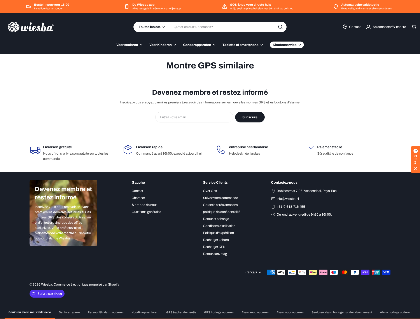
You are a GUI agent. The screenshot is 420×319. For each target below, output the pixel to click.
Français (251, 272)
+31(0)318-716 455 (291, 206)
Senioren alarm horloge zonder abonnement (342, 312)
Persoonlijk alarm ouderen (106, 312)
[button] (415, 159)
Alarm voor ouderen (290, 312)
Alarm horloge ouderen (395, 312)
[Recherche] (280, 27)
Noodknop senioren (144, 312)
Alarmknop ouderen (255, 312)
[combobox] (210, 27)
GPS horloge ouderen (219, 312)
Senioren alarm (69, 312)
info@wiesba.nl (288, 198)
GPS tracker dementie (181, 312)
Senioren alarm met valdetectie (30, 312)
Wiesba (46, 284)
